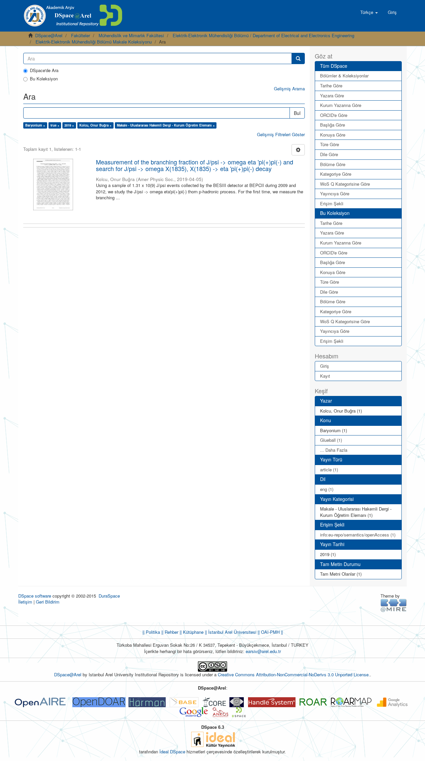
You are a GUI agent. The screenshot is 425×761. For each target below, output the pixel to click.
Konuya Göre (332, 135)
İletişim (25, 602)
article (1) (329, 469)
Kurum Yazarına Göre (340, 105)
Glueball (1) (331, 440)
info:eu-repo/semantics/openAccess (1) (357, 534)
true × (54, 125)
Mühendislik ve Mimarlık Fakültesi (131, 35)
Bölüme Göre (332, 164)
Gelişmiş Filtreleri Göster (281, 134)
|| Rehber (169, 632)
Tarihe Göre (331, 85)
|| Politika (151, 632)
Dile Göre (329, 154)
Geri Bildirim (47, 602)
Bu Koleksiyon (44, 79)
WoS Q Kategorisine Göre (345, 184)
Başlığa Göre (332, 125)
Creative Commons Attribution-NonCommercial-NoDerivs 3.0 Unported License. (294, 674)
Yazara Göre (332, 95)
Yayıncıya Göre (334, 193)
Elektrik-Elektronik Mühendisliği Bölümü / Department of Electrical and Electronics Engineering (263, 35)
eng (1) (326, 489)
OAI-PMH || (271, 632)
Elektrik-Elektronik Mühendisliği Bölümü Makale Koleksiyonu (94, 42)
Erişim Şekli (331, 203)
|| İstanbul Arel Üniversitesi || (232, 632)
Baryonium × (35, 125)
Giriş (324, 366)
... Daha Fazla (333, 450)
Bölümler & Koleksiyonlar (344, 75)
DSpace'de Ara (44, 70)
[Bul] (298, 58)
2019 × (69, 125)
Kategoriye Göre (335, 174)
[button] (369, 12)
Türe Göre (329, 144)
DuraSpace (109, 596)
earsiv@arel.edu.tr (263, 651)
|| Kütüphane (191, 632)
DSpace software (34, 596)
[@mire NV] (394, 605)
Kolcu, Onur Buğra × (95, 125)
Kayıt (325, 376)
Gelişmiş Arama (289, 88)
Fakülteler (80, 35)
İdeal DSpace (172, 751)
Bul (297, 113)
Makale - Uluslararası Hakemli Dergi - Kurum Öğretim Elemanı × (166, 125)
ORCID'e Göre (333, 115)
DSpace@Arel (48, 35)
